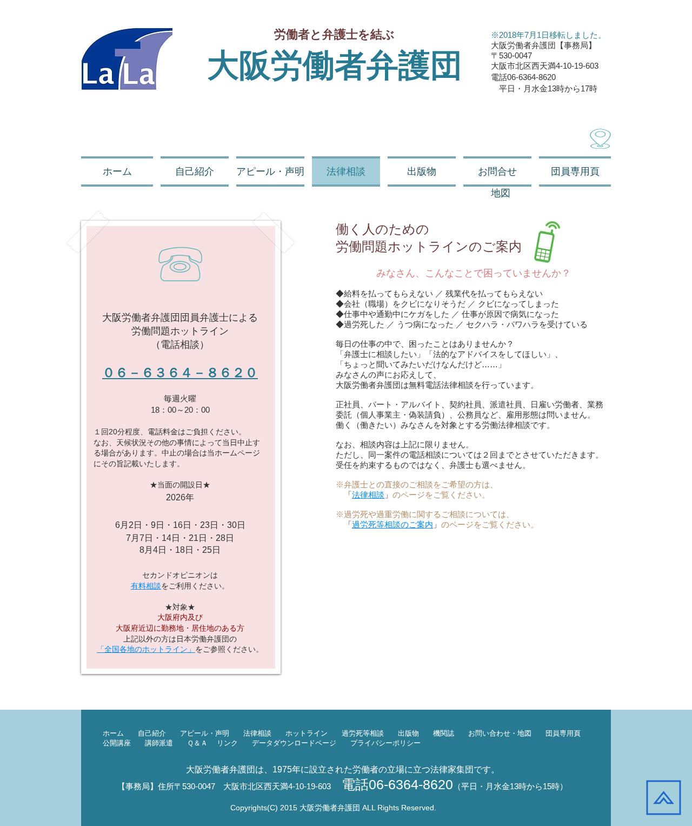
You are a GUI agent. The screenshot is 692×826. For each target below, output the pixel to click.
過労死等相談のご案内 (392, 524)
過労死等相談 (366, 733)
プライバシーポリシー (385, 743)
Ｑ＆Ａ (197, 743)
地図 (524, 733)
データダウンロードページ (294, 743)
